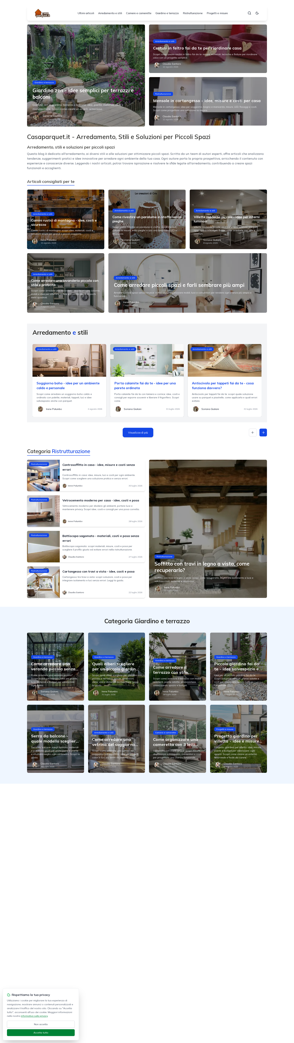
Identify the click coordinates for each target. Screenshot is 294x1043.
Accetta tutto (41, 1032)
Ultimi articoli (86, 13)
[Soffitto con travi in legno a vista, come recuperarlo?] (208, 529)
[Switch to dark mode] (257, 13)
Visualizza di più (138, 432)
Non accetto (41, 1024)
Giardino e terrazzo (167, 13)
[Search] (249, 13)
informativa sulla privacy (34, 1015)
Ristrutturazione (193, 13)
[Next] (263, 432)
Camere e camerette (138, 13)
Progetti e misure (217, 13)
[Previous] (253, 432)
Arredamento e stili (110, 13)
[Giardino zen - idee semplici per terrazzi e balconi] (86, 76)
